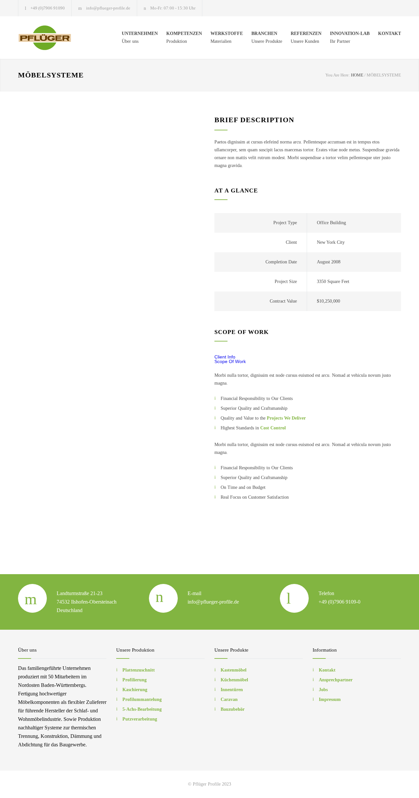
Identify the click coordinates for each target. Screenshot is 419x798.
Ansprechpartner (336, 679)
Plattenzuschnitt (138, 670)
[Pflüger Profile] (50, 37)
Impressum (330, 699)
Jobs (323, 689)
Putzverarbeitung (139, 719)
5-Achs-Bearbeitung (142, 709)
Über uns (140, 37)
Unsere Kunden (306, 37)
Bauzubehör (233, 709)
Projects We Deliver (286, 418)
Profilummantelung (142, 699)
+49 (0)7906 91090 (47, 8)
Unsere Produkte (266, 37)
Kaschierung (134, 689)
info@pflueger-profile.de (108, 8)
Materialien (226, 37)
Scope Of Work (230, 361)
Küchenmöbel (234, 679)
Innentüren (232, 689)
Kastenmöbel (233, 670)
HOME (357, 75)
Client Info (224, 356)
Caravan (229, 699)
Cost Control (273, 427)
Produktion (184, 37)
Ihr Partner (350, 37)
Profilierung (134, 679)
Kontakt (327, 670)
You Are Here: (337, 75)
